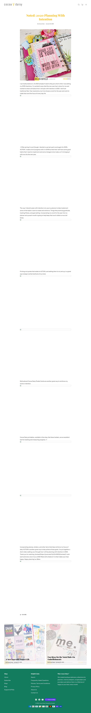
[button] (78, 4)
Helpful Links (35, 674)
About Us (34, 689)
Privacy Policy (35, 686)
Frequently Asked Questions (40, 680)
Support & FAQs (9, 689)
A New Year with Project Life (17, 659)
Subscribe (7, 680)
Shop (5, 674)
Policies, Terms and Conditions (40, 683)
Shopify (53, 703)
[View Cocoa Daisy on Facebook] (39, 700)
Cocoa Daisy (42, 703)
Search (33, 677)
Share (24, 614)
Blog (5, 686)
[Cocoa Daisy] (13, 4)
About (6, 677)
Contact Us (34, 693)
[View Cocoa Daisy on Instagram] (36, 700)
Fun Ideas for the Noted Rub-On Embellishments (61, 658)
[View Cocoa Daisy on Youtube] (43, 700)
